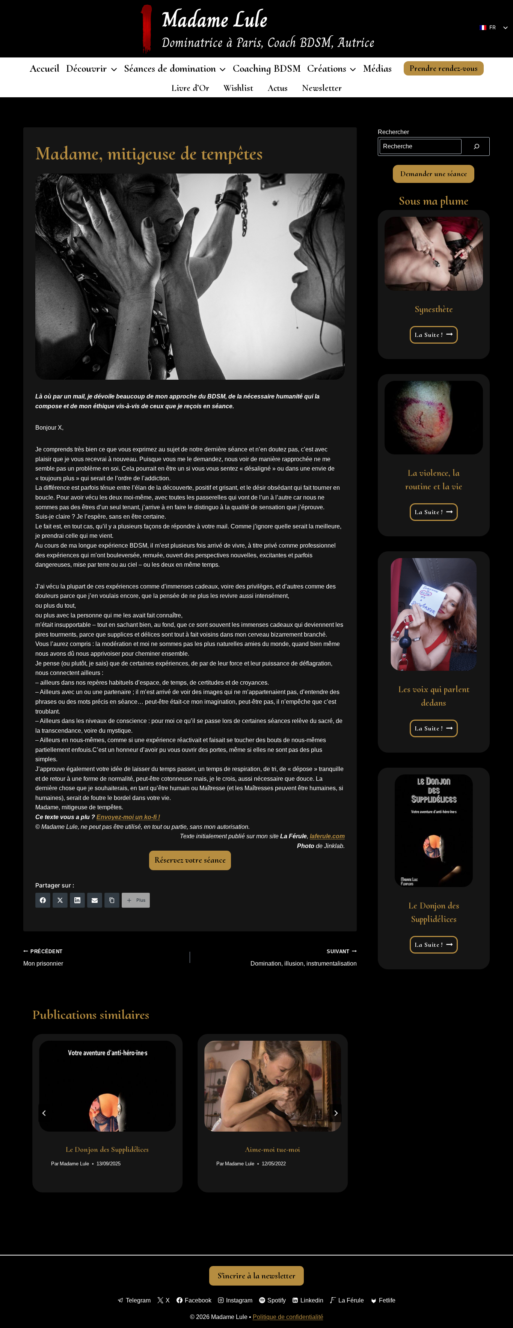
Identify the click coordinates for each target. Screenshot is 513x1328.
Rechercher (393, 132)
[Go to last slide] (44, 1113)
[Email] (94, 900)
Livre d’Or (190, 88)
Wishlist (238, 88)
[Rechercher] (476, 146)
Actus (278, 88)
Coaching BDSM (267, 68)
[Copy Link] (111, 900)
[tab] (175, 1199)
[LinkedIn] (77, 900)
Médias (377, 68)
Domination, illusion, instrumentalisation (303, 958)
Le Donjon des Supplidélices (107, 1149)
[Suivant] (336, 1113)
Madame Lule (74, 1163)
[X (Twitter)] (60, 900)
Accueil (45, 68)
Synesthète (434, 309)
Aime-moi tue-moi (272, 1149)
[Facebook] (42, 900)
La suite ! (434, 334)
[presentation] (107, 1086)
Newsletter (322, 88)
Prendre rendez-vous (443, 68)
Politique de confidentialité (288, 1317)
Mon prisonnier (43, 958)
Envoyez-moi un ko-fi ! (128, 817)
